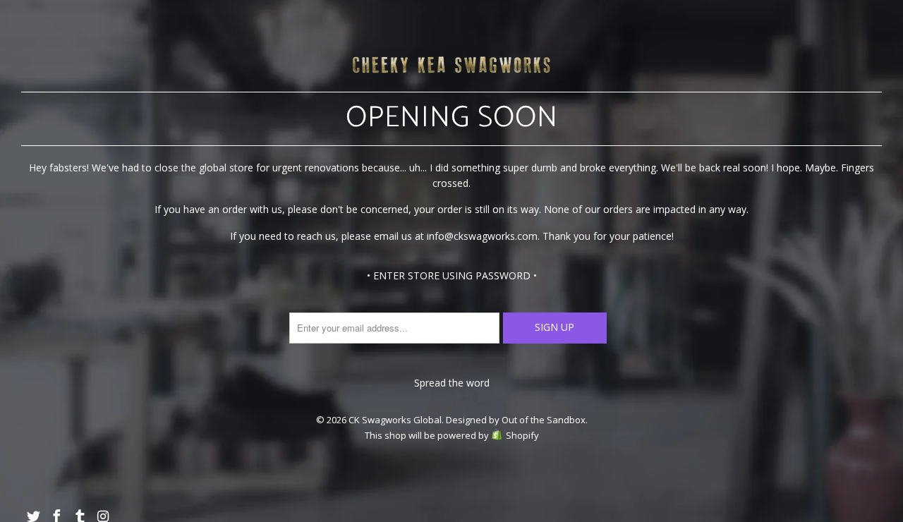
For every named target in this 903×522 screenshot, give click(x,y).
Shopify (522, 435)
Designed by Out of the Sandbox (516, 419)
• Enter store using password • (452, 275)
